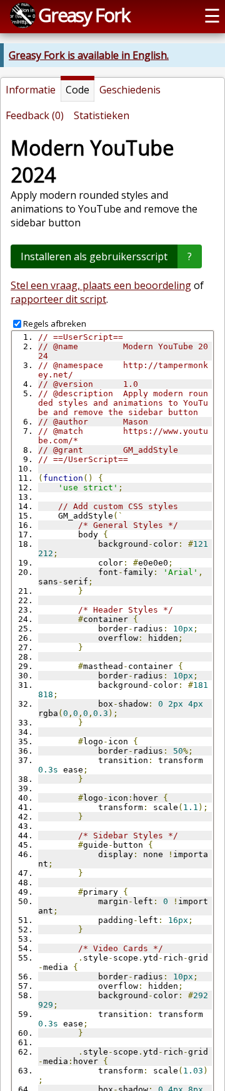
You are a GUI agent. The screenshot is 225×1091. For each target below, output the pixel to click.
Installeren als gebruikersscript (94, 256)
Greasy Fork (83, 15)
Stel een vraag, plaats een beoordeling (101, 285)
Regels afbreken (54, 323)
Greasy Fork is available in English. (89, 55)
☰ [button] (212, 15)
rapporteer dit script (58, 299)
